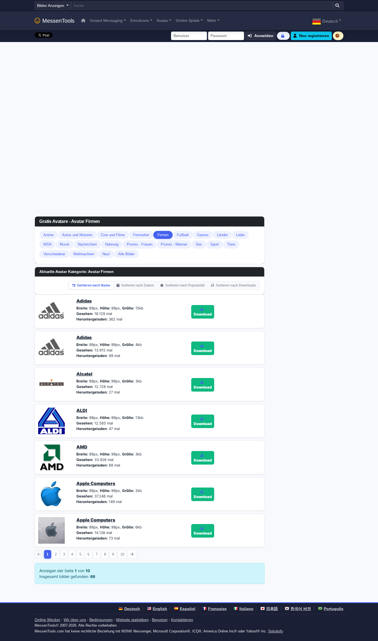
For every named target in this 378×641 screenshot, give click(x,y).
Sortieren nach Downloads (236, 285)
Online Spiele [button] (188, 20)
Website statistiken (132, 619)
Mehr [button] (212, 20)
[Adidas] (51, 311)
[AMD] (51, 457)
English (160, 608)
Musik (64, 244)
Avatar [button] (162, 20)
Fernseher (141, 235)
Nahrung (111, 244)
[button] (326, 21)
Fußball (183, 235)
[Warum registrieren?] (338, 36)
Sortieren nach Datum (137, 285)
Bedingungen (101, 619)
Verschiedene (54, 254)
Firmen (163, 235)
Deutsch (132, 608)
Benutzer (160, 619)
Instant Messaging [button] (106, 20)
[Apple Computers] (51, 493)
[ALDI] (51, 420)
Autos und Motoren (77, 235)
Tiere (231, 244)
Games (203, 235)
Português (333, 608)
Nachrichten (87, 244)
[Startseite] (83, 21)
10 (122, 554)
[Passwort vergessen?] (283, 36)
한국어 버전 (301, 608)
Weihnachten (83, 254)
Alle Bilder (126, 254)
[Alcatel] (51, 384)
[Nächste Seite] (132, 554)
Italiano (246, 608)
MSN (47, 244)
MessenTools (58, 21)
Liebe (240, 235)
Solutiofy (275, 631)
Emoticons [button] (139, 20)
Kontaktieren (182, 619)
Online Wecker (47, 619)
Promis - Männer (174, 244)
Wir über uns (75, 619)
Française (217, 608)
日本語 (272, 608)
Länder (222, 235)
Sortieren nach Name (93, 285)
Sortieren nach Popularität (184, 285)
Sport (214, 244)
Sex (199, 244)
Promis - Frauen (139, 244)
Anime (48, 235)
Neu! (106, 254)
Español (187, 608)
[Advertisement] (189, 83)
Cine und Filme (113, 235)
